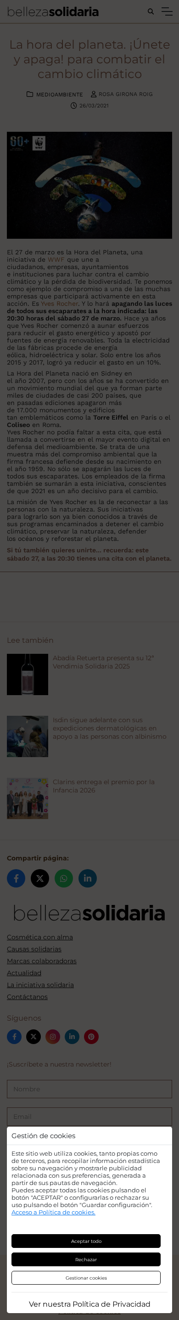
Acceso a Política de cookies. (53, 1212)
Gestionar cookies (86, 1278)
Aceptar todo (86, 1241)
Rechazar (86, 1260)
